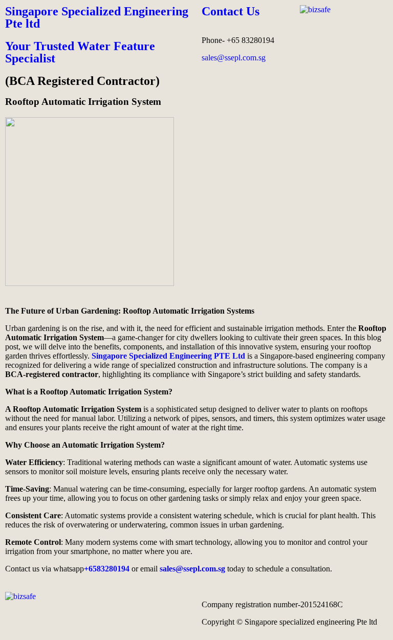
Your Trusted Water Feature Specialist (80, 52)
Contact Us (230, 11)
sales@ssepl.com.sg (234, 57)
